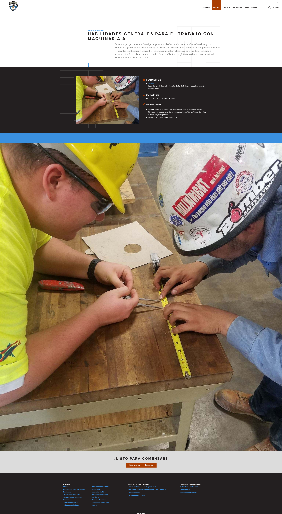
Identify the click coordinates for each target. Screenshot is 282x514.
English (269, 3)
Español (276, 3)
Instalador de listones (71, 505)
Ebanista (66, 500)
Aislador (66, 486)
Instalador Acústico (70, 502)
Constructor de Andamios (72, 497)
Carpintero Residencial (71, 494)
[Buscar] (269, 8)
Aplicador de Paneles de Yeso (74, 489)
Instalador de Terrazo (100, 494)
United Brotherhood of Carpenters (141, 487)
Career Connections (135, 495)
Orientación (152, 83)
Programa (237, 7)
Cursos (216, 7)
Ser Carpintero (251, 7)
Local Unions (133, 492)
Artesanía (205, 7)
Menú (276, 8)
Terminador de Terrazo (100, 502)
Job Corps (184, 490)
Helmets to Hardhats (188, 487)
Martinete (95, 497)
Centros (226, 7)
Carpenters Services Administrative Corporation (146, 490)
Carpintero (67, 492)
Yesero (94, 505)
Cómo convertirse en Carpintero (141, 465)
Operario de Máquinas (96, 30)
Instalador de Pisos (99, 492)
